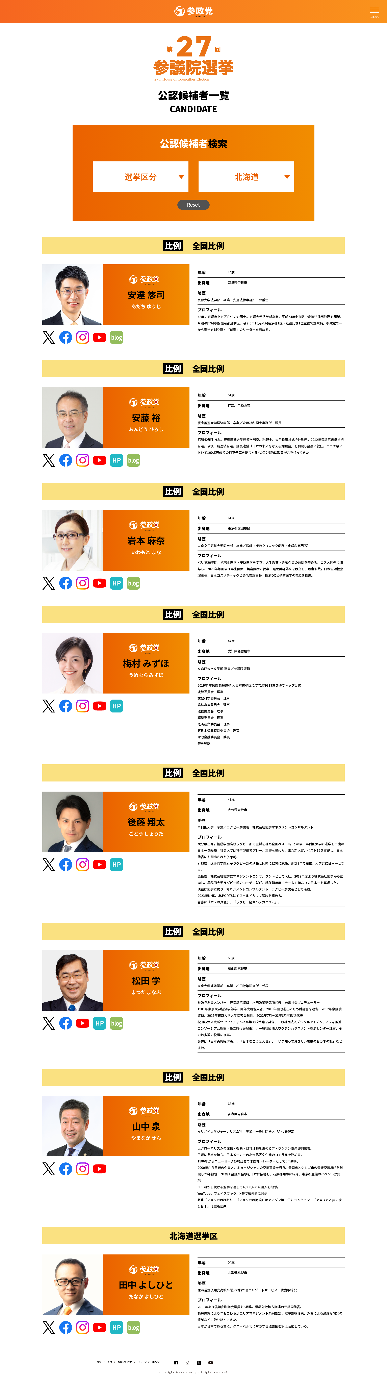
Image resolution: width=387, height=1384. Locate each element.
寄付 (109, 1361)
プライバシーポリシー (150, 1361)
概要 (99, 1361)
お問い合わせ (125, 1361)
